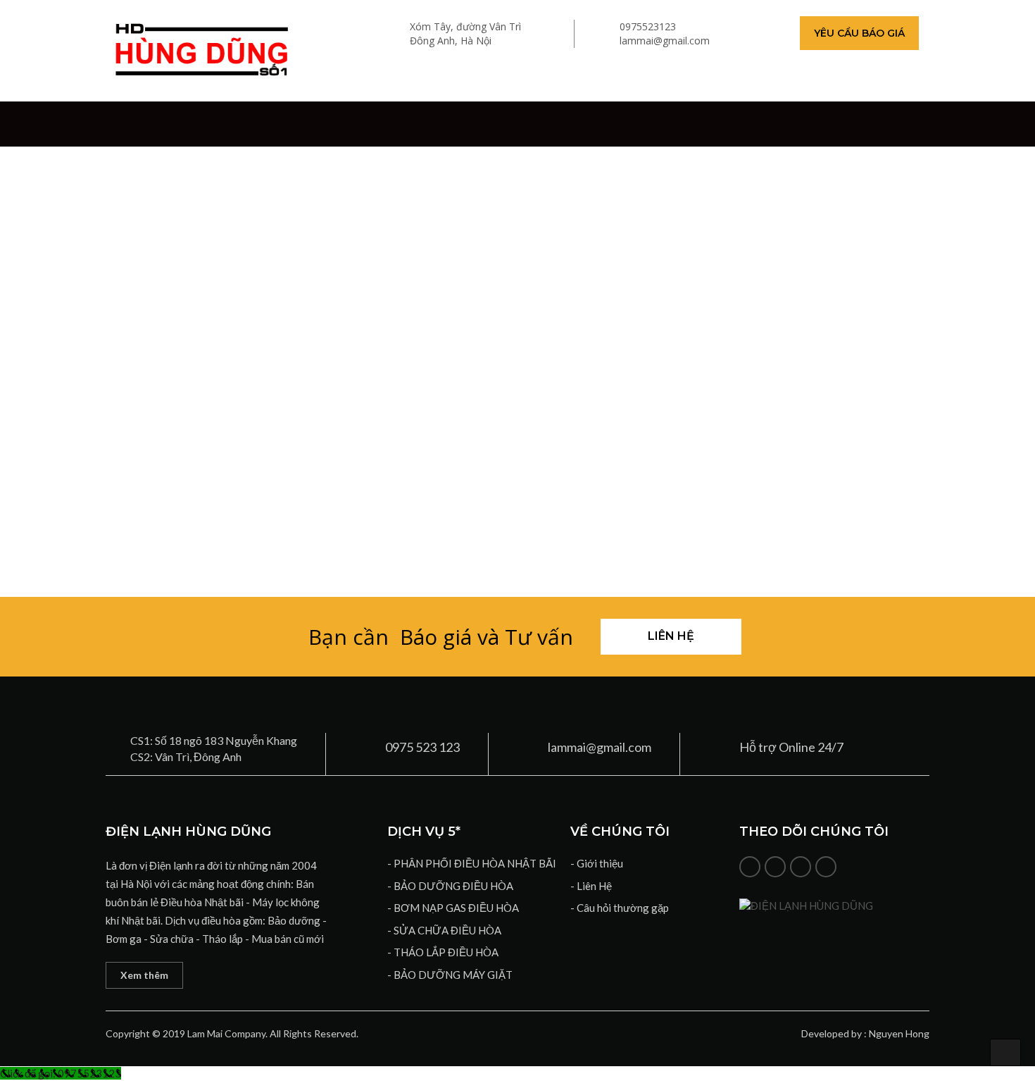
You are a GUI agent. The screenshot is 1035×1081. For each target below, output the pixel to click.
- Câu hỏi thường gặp (619, 907)
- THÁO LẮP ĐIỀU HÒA (442, 952)
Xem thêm (144, 975)
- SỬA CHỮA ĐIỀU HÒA (444, 930)
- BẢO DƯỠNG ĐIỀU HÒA (450, 885)
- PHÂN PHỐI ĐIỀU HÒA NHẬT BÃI (471, 863)
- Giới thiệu (596, 863)
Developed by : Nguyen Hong (865, 1033)
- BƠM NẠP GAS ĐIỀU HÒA (453, 907)
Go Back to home (517, 460)
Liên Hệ (671, 636)
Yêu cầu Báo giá (859, 33)
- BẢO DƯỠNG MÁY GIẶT (450, 974)
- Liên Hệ (591, 885)
